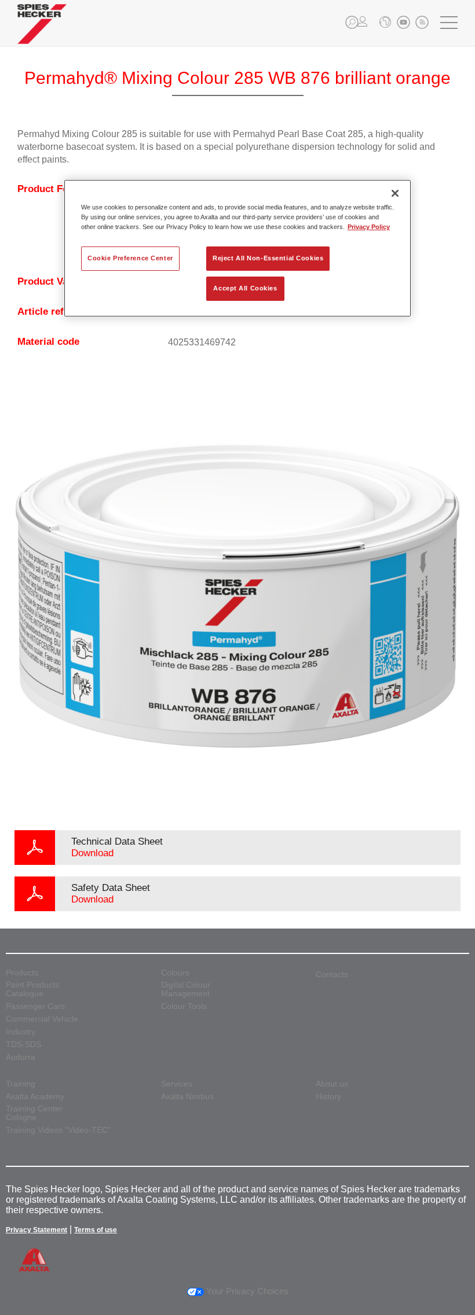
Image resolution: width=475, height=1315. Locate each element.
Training (20, 1084)
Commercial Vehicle (42, 1019)
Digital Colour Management (185, 989)
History (328, 1096)
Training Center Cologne (34, 1113)
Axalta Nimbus (187, 1096)
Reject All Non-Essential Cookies (268, 258)
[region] (237, 248)
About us (332, 1084)
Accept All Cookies (245, 288)
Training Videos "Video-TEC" (58, 1130)
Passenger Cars (35, 1006)
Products (22, 972)
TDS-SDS (23, 1044)
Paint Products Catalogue (32, 989)
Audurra (20, 1057)
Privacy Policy (369, 226)
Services (176, 1084)
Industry (20, 1031)
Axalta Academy (35, 1096)
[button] (352, 22)
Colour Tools (184, 1006)
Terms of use (95, 1230)
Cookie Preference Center (130, 258)
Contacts (332, 974)
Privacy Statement (36, 1230)
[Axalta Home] (42, 32)
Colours (175, 972)
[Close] (395, 193)
